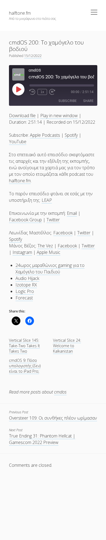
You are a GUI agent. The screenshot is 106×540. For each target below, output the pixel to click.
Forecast (24, 298)
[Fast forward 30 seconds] (52, 92)
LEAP (47, 200)
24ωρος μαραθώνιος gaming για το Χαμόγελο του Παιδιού (50, 268)
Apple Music (48, 252)
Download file (22, 116)
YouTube (17, 142)
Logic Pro (24, 291)
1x (42, 92)
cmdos (60, 392)
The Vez (45, 246)
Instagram (22, 252)
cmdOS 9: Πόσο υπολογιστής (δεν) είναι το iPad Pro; (24, 366)
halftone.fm (20, 13)
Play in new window (59, 116)
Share (88, 100)
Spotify (71, 135)
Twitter (53, 220)
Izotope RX (26, 285)
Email (72, 213)
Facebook (63, 233)
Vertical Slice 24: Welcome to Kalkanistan (67, 346)
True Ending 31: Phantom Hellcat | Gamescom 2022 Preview (42, 439)
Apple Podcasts (45, 135)
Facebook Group (25, 220)
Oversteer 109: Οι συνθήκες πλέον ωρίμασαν (53, 418)
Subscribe (67, 100)
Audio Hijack (27, 278)
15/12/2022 (33, 55)
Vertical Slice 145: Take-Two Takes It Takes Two (24, 346)
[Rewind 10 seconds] (32, 92)
